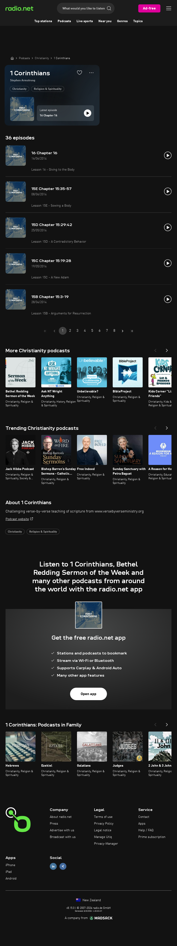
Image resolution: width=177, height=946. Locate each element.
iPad (9, 872)
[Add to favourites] (79, 72)
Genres (122, 21)
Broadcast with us (63, 837)
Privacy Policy (103, 823)
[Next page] (122, 331)
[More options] (91, 72)
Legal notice (102, 830)
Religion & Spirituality (48, 89)
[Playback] (87, 113)
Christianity (19, 89)
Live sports (85, 21)
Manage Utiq (103, 837)
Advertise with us (62, 830)
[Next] (166, 349)
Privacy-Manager (106, 843)
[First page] (45, 331)
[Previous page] (54, 331)
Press (54, 823)
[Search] (109, 8)
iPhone (10, 865)
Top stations (43, 21)
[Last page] (132, 331)
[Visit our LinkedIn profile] (53, 866)
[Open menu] (168, 8)
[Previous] (155, 349)
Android (11, 878)
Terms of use (103, 817)
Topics (138, 21)
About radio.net (61, 817)
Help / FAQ (145, 830)
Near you (105, 21)
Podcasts (64, 21)
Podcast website (17, 519)
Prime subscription (151, 837)
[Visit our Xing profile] (63, 866)
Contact (143, 817)
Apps (141, 823)
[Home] (12, 58)
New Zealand (91, 900)
